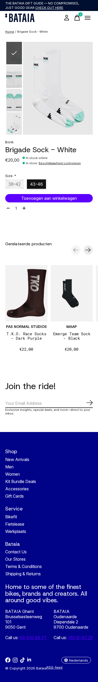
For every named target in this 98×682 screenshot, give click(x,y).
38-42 (14, 184)
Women (12, 474)
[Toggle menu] (87, 18)
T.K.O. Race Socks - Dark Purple (26, 335)
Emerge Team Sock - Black (71, 335)
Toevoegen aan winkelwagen (49, 198)
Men (9, 466)
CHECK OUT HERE (49, 8)
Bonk (9, 142)
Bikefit (11, 516)
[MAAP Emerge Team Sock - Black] (72, 293)
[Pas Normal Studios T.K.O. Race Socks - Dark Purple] (26, 293)
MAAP (71, 326)
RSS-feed (54, 667)
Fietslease (14, 524)
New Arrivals (17, 459)
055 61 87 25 (80, 637)
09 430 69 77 (33, 637)
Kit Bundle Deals (20, 481)
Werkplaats (15, 531)
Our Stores (15, 559)
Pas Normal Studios (26, 326)
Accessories (17, 488)
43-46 (36, 184)
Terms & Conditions (23, 566)
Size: (10, 176)
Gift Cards (14, 496)
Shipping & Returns (23, 573)
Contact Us (16, 551)
